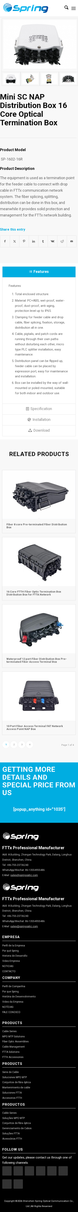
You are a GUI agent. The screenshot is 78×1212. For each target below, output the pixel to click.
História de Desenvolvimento (19, 996)
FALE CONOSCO (11, 1012)
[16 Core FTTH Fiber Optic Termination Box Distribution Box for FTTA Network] (39, 561)
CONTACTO (9, 971)
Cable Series (9, 1031)
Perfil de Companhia (13, 986)
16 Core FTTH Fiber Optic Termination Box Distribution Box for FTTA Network (33, 593)
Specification (41, 408)
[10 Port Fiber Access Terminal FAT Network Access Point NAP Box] (39, 696)
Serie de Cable (10, 1072)
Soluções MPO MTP (13, 1118)
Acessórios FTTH (12, 1138)
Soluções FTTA (11, 1133)
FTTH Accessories (13, 1057)
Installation (41, 419)
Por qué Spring (10, 950)
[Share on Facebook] (5, 241)
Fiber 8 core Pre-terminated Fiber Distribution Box (36, 526)
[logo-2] (31, 8)
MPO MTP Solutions (13, 1036)
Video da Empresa (12, 1001)
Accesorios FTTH (12, 1097)
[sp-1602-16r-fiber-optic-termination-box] (11, 79)
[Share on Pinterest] (24, 241)
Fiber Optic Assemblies (15, 1041)
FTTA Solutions (11, 1051)
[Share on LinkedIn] (33, 241)
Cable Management (13, 1046)
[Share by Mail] (71, 241)
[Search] (64, 8)
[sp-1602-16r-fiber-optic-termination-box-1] (30, 79)
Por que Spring (10, 991)
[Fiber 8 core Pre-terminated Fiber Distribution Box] (39, 494)
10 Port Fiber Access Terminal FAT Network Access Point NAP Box (34, 728)
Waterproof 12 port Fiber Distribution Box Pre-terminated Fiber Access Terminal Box (36, 660)
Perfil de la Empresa (13, 945)
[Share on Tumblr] (43, 241)
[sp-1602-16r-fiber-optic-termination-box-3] (68, 79)
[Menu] (73, 8)
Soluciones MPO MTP (14, 1077)
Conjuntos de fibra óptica (16, 1082)
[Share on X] (14, 241)
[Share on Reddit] (62, 241)
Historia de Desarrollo (14, 955)
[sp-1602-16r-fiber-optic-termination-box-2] (49, 79)
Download (41, 430)
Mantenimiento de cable (16, 1087)
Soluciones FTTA (12, 1092)
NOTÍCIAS (7, 1007)
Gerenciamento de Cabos (17, 1128)
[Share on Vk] (52, 241)
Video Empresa (11, 961)
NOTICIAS (7, 966)
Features (41, 271)
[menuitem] (64, 8)
